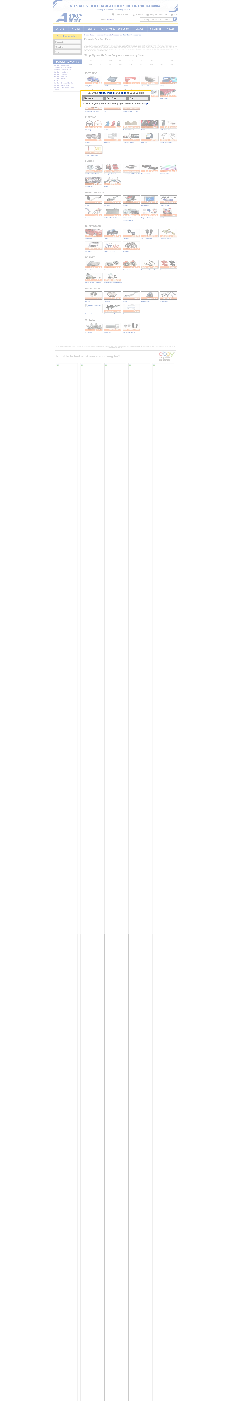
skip (145, 103)
